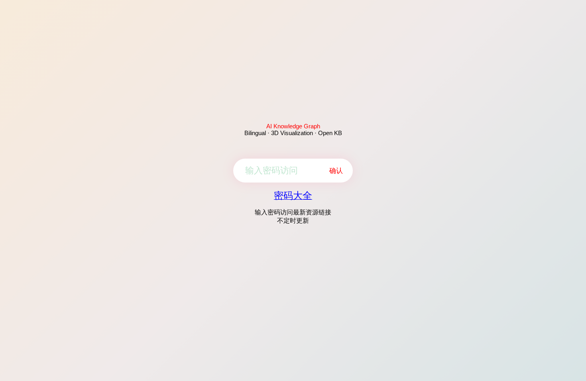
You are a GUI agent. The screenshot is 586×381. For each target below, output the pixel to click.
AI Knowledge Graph (293, 126)
